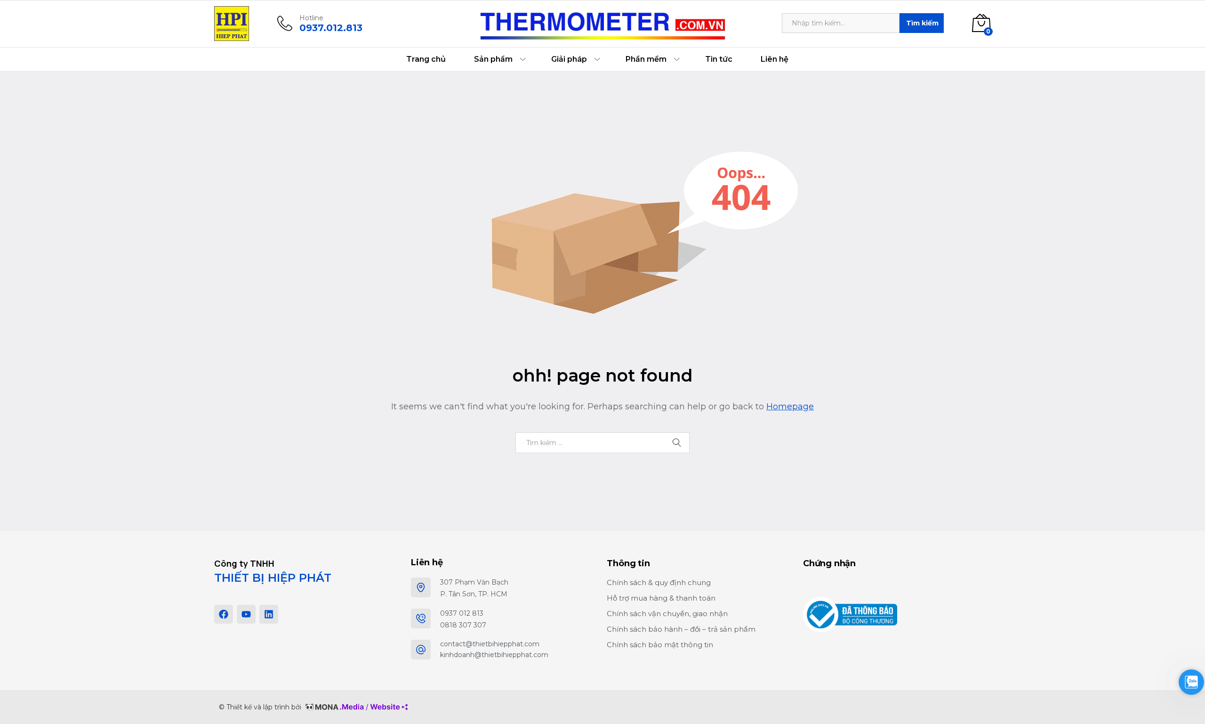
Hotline (311, 18)
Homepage (790, 406)
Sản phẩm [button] (493, 59)
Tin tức (718, 59)
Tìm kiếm (922, 23)
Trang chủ (426, 59)
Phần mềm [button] (646, 59)
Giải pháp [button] (569, 59)
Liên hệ (774, 59)
